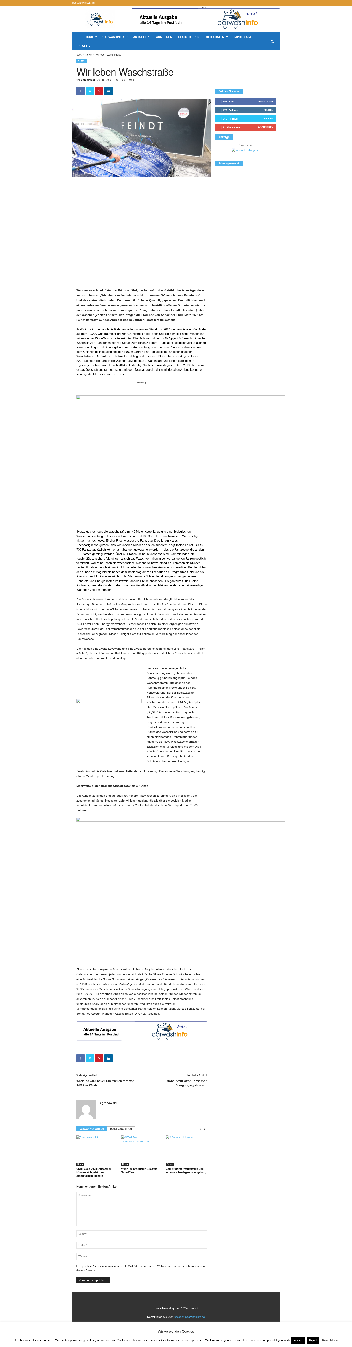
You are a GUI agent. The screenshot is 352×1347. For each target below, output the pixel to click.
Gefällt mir (265, 101)
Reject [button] (313, 1340)
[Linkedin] (108, 91)
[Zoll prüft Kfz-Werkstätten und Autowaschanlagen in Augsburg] (186, 1150)
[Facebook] (80, 91)
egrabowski (88, 80)
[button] (272, 41)
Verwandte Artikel (92, 1129)
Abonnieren (265, 127)
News (88, 54)
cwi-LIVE (85, 46)
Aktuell (140, 37)
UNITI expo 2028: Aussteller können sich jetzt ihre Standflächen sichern (93, 1172)
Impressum (242, 37)
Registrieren (188, 37)
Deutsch (86, 37)
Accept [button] (298, 1340)
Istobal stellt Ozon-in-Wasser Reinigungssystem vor (186, 1083)
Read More (330, 1340)
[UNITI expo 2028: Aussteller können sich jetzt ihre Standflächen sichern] (96, 1150)
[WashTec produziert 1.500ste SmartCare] (141, 1150)
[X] (90, 91)
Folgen (268, 110)
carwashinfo (113, 37)
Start (78, 54)
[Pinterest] (99, 91)
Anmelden (164, 37)
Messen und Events (83, 2)
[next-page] (205, 1129)
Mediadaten (215, 37)
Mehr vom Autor (121, 1129)
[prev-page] (200, 1129)
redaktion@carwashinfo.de (189, 1316)
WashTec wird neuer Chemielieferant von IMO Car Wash (105, 1083)
